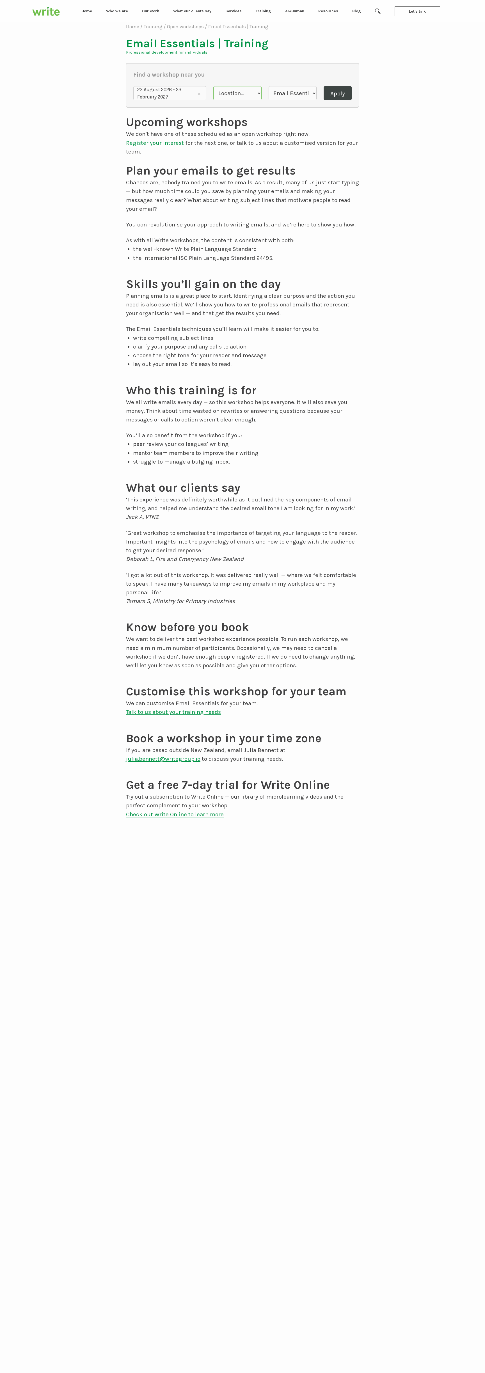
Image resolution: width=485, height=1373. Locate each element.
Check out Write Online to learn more (175, 814)
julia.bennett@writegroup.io (163, 758)
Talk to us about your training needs (173, 712)
